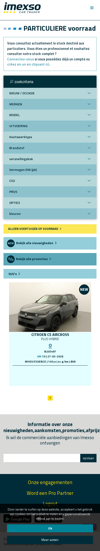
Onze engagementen (50, 482)
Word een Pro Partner (50, 493)
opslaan (88, 457)
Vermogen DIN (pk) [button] (23, 169)
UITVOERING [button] (18, 125)
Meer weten (50, 539)
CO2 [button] (12, 180)
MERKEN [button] (15, 104)
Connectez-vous (20, 59)
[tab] (50, 82)
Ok (50, 528)
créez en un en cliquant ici (28, 64)
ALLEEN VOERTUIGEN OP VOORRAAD (33, 228)
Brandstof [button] (16, 147)
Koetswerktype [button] (20, 136)
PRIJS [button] (13, 191)
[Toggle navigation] (92, 7)
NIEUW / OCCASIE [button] (22, 93)
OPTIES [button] (14, 202)
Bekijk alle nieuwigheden (34, 242)
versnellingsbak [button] (21, 158)
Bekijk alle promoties (31, 258)
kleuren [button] (15, 213)
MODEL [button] (14, 114)
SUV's (12, 273)
